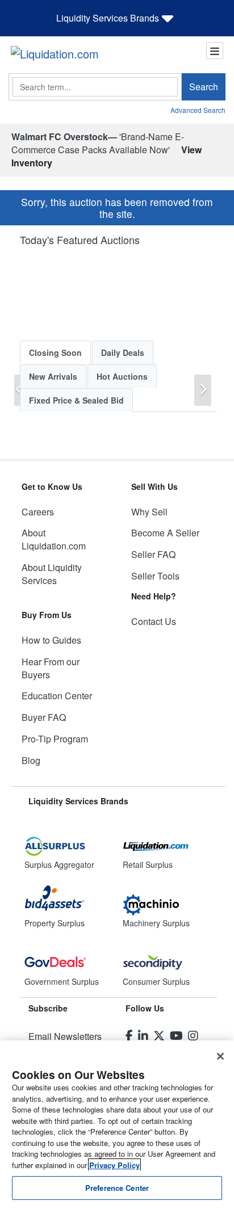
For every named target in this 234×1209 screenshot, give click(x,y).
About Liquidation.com (54, 539)
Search (203, 86)
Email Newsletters (65, 1036)
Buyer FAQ (44, 717)
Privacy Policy (114, 1165)
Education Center (57, 695)
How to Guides (51, 640)
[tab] (55, 352)
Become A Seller (165, 532)
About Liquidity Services (52, 574)
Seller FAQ (153, 554)
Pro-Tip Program (55, 738)
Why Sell (149, 511)
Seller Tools (155, 575)
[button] (202, 390)
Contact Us (153, 621)
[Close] (220, 1056)
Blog (31, 760)
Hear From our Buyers (51, 668)
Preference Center (117, 1187)
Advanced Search (197, 110)
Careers (38, 511)
